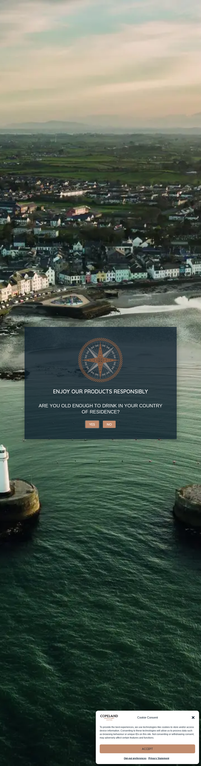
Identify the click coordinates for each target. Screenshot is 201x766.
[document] (100, 383)
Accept (147, 749)
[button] (193, 717)
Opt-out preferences (135, 758)
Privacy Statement (158, 758)
